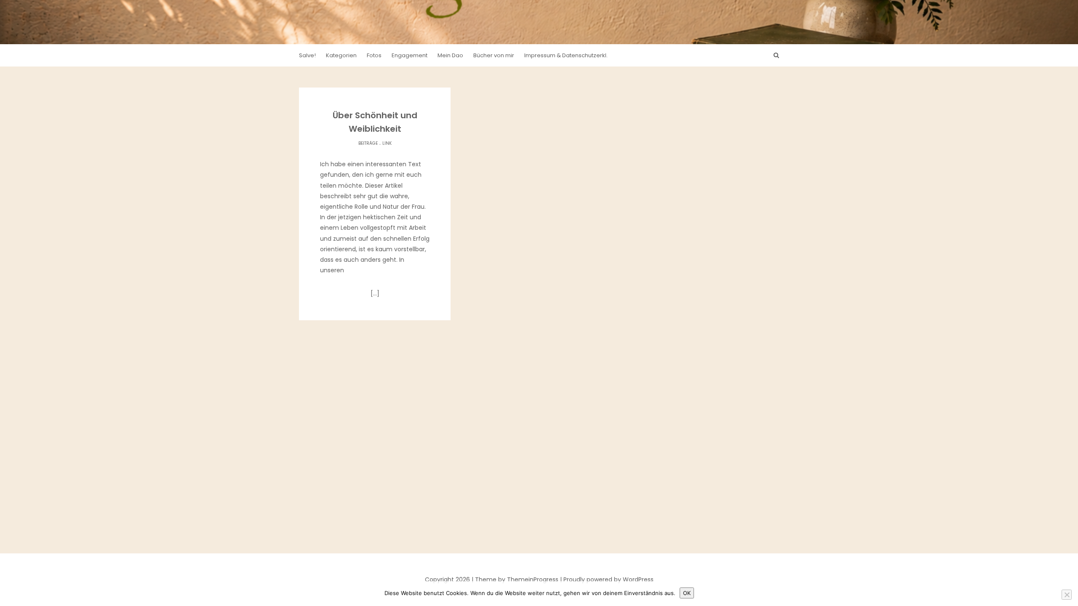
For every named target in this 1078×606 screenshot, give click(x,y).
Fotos (374, 55)
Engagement (409, 55)
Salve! (307, 55)
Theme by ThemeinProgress (516, 579)
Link (387, 143)
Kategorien (341, 55)
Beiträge (368, 143)
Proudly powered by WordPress (608, 579)
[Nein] (1067, 595)
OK (687, 593)
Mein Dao (450, 55)
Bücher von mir (493, 55)
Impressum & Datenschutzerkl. (566, 55)
